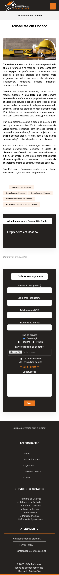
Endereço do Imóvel (29, 322)
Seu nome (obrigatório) (29, 285)
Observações (29, 371)
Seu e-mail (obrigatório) (29, 298)
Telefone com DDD (29, 310)
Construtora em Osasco (21, 187)
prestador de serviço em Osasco (19, 199)
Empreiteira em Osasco (15, 193)
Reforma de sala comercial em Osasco (21, 205)
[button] (53, 6)
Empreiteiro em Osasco (40, 193)
